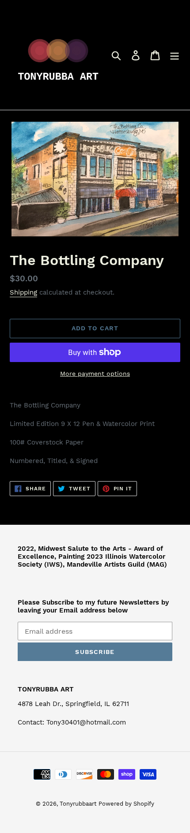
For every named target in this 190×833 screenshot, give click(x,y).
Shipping (23, 292)
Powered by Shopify (126, 803)
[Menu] (174, 55)
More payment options (95, 373)
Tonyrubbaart (78, 803)
